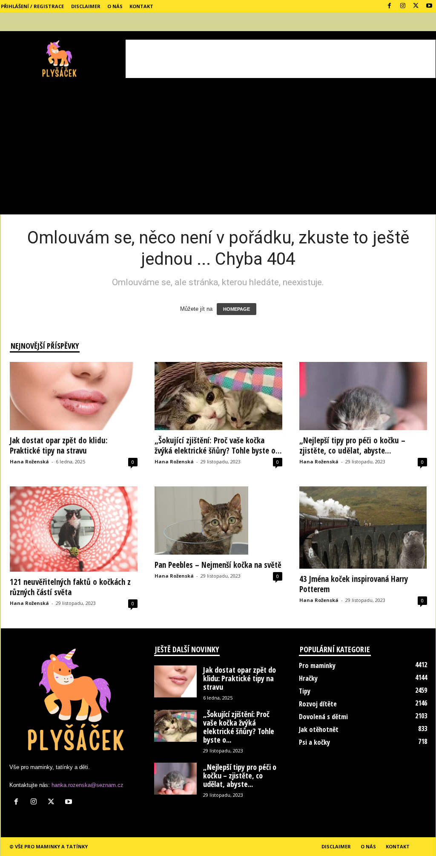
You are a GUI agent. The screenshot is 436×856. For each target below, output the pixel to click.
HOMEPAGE (236, 309)
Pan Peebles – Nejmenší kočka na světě (218, 564)
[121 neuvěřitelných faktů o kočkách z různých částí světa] (74, 529)
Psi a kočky (314, 742)
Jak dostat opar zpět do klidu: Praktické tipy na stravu (59, 445)
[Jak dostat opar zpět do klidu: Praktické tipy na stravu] (74, 396)
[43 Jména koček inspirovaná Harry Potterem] (363, 527)
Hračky (308, 678)
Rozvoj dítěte (318, 704)
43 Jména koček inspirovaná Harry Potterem (353, 584)
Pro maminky (317, 665)
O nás (115, 6)
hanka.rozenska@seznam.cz (87, 785)
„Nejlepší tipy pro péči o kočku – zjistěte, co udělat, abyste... (352, 445)
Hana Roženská (29, 461)
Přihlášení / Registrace (32, 6)
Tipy (304, 691)
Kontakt (141, 6)
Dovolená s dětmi (323, 716)
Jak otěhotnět (318, 729)
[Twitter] (416, 6)
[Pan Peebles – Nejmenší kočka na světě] (218, 520)
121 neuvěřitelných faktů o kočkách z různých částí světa (70, 587)
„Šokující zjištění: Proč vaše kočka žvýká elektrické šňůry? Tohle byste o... (218, 445)
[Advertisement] (281, 59)
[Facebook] (389, 6)
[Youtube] (429, 6)
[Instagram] (403, 6)
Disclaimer (85, 6)
